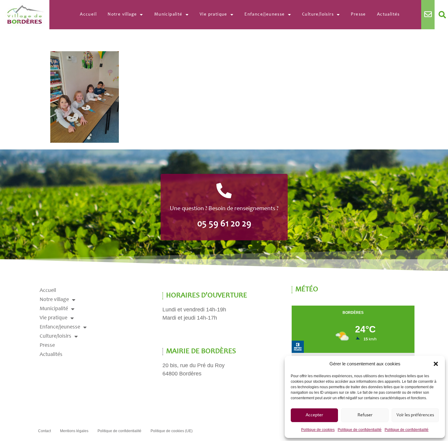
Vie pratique (213, 14)
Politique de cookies (318, 430)
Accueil (88, 14)
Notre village (122, 14)
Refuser (364, 415)
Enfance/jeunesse (264, 14)
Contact (44, 431)
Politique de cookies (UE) (172, 431)
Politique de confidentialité (360, 430)
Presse (358, 14)
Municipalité (168, 14)
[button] (436, 364)
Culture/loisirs (318, 14)
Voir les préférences (415, 415)
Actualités (388, 14)
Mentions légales (74, 431)
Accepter (314, 415)
